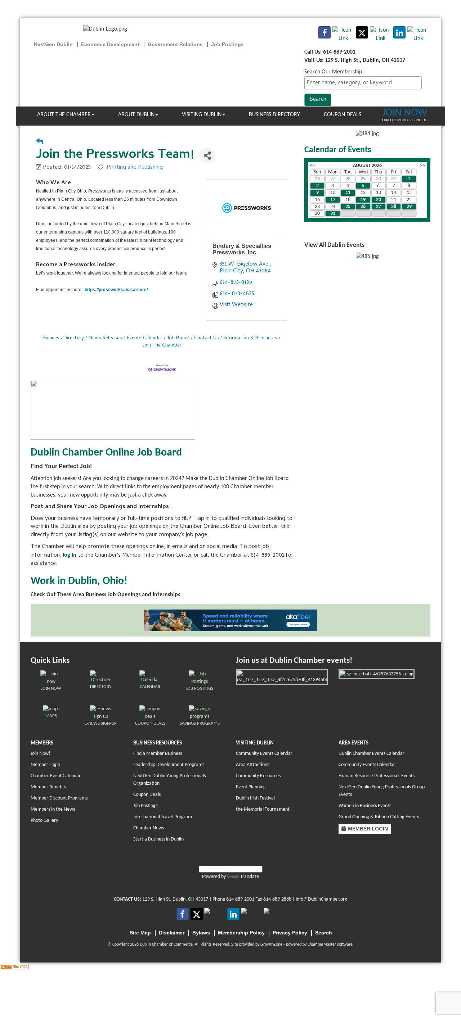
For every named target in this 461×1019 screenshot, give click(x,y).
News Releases (105, 338)
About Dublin (136, 115)
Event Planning (251, 787)
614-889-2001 (240, 899)
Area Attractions (252, 764)
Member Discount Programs (59, 798)
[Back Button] (39, 143)
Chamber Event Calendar (56, 776)
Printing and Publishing (135, 167)
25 (347, 206)
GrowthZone (271, 944)
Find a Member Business (157, 753)
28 (393, 206)
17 (332, 200)
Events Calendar (144, 338)
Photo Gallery (44, 820)
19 (363, 200)
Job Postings (145, 806)
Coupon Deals (342, 115)
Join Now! (40, 753)
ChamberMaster (322, 944)
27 (378, 206)
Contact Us (206, 338)
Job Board (178, 338)
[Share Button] (207, 156)
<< (312, 165)
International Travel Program (162, 817)
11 (347, 192)
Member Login (45, 764)
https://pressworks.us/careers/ (116, 289)
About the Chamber (64, 115)
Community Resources (258, 776)
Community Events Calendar (264, 753)
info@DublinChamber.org (321, 899)
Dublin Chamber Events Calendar (371, 753)
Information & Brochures (250, 338)
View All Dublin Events (334, 245)
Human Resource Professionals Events (377, 776)
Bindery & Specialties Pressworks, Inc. (241, 249)
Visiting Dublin (201, 115)
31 (332, 213)
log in (69, 555)
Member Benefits (48, 787)
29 (409, 206)
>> (422, 165)
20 (378, 200)
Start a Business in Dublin (158, 839)
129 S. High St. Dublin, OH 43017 (175, 899)
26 (363, 206)
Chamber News (148, 828)
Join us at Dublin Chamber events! (294, 661)
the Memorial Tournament (263, 809)
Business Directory (274, 115)
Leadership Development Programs (168, 764)
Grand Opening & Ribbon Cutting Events (379, 817)
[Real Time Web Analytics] (14, 966)
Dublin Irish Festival (255, 798)
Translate (249, 876)
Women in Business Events (365, 806)
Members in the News (53, 809)
